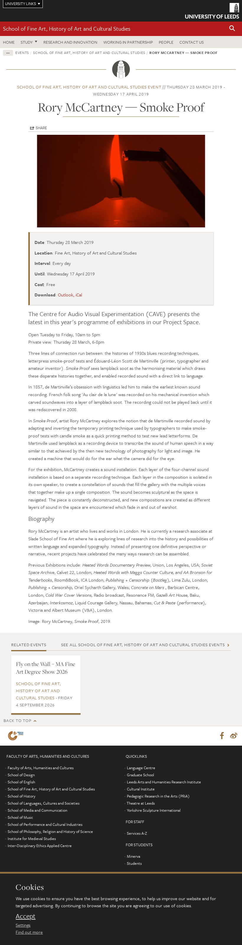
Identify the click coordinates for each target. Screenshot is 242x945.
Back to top (17, 720)
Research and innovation (70, 42)
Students (134, 863)
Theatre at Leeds (141, 803)
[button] (232, 29)
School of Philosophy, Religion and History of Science (50, 831)
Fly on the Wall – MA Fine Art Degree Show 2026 (45, 667)
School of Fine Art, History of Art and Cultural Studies (66, 28)
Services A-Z (137, 833)
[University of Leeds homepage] (212, 11)
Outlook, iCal (70, 294)
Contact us (191, 42)
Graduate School (140, 775)
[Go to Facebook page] (221, 735)
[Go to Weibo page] (233, 735)
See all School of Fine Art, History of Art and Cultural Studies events (143, 645)
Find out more (29, 932)
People (166, 42)
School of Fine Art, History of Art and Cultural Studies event (89, 87)
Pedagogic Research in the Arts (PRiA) (158, 796)
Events (22, 52)
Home (9, 42)
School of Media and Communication (37, 810)
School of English (21, 782)
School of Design (21, 775)
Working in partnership (128, 42)
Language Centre (141, 768)
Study (27, 42)
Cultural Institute (141, 789)
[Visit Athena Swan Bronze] (17, 736)
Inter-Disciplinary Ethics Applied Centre (40, 846)
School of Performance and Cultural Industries (45, 824)
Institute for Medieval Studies (32, 838)
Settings (23, 925)
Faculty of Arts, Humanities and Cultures (40, 768)
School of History (21, 796)
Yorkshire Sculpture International (154, 810)
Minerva (133, 856)
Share (41, 128)
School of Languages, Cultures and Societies (43, 803)
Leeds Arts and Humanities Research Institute (164, 782)
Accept (25, 916)
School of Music (20, 817)
